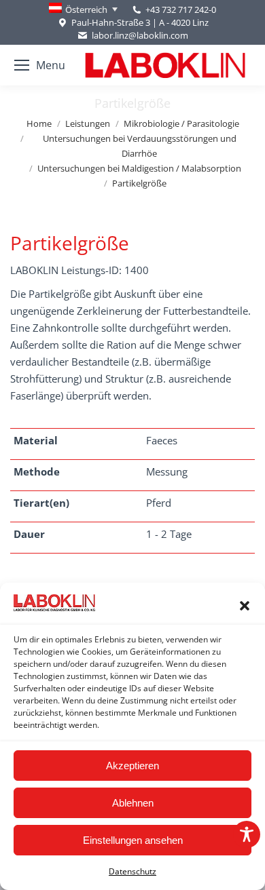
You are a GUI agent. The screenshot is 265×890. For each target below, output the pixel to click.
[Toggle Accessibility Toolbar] (247, 834)
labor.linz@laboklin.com (140, 35)
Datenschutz (132, 871)
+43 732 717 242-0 (180, 9)
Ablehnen (133, 803)
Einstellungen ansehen (133, 840)
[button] (244, 606)
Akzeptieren (132, 765)
